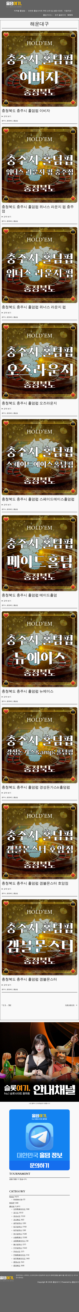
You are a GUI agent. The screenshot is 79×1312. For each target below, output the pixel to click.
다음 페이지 (71, 1005)
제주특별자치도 (19, 1259)
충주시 (4, 121)
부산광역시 (17, 1234)
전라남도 (16, 1251)
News (11, 1197)
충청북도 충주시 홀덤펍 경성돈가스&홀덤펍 (36, 787)
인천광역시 (17, 1248)
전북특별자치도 (19, 1255)
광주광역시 (17, 1223)
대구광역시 (17, 1227)
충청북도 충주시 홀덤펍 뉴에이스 (27, 691)
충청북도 (10, 121)
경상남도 (16, 1216)
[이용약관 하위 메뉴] (72, 10)
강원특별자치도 (19, 1209)
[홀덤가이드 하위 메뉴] (52, 15)
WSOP (12, 1203)
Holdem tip (17, 1199)
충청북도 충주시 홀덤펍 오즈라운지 (29, 403)
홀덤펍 (15, 121)
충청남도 (16, 1262)
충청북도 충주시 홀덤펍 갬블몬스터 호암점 (35, 883)
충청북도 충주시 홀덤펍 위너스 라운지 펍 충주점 (38, 209)
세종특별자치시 (19, 1241)
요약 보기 (7, 116)
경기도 (16, 1213)
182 (9, 1005)
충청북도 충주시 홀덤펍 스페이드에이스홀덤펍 (38, 499)
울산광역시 (17, 1244)
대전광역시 (17, 1230)
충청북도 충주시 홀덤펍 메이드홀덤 (29, 595)
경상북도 (16, 1220)
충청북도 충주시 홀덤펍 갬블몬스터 (29, 979)
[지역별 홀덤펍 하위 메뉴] (26, 10)
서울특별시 (17, 1237)
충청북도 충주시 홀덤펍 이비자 (26, 111)
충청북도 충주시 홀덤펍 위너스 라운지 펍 (34, 307)
